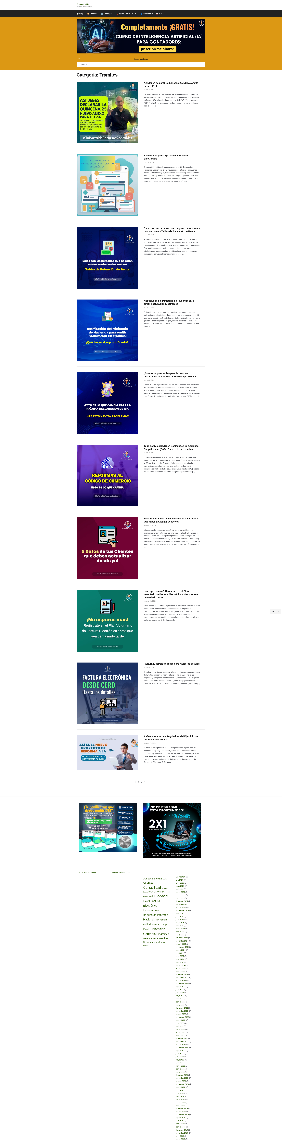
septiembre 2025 (182, 910)
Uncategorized (150, 942)
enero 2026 (180, 898)
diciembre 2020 (182, 1075)
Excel (146, 901)
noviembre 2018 (182, 1133)
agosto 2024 (180, 950)
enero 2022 (180, 1035)
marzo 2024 (180, 965)
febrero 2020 (181, 1102)
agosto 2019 (180, 1118)
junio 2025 (180, 919)
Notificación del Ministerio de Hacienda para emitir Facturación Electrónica (169, 302)
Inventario (156, 924)
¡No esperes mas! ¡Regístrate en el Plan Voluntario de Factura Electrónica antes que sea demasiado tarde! (171, 594)
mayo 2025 (180, 923)
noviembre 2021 (182, 1042)
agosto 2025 (180, 913)
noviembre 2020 (182, 1078)
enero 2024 (180, 971)
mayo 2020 (180, 1096)
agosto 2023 (180, 987)
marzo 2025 (180, 929)
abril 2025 (179, 926)
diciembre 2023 (182, 974)
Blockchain (164, 879)
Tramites (163, 938)
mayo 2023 (180, 996)
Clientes (148, 882)
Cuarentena (147, 896)
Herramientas (151, 910)
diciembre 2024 (182, 938)
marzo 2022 (180, 1029)
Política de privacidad (87, 873)
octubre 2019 (181, 1112)
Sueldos (154, 938)
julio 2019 (179, 1121)
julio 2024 (179, 953)
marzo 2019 (180, 1124)
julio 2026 (179, 880)
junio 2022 (180, 1023)
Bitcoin (157, 878)
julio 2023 (179, 990)
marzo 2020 (180, 1099)
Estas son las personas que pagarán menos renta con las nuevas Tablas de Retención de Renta (172, 230)
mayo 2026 (180, 886)
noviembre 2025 (182, 904)
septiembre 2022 (182, 1017)
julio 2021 (179, 1054)
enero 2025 (180, 935)
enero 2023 (180, 1005)
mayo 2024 (180, 959)
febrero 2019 (181, 1127)
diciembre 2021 (182, 1038)
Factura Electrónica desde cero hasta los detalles (172, 663)
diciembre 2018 (182, 1130)
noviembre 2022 (182, 1011)
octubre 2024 (181, 944)
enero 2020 (180, 1105)
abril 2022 (179, 1026)
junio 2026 (180, 883)
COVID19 (153, 892)
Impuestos (149, 914)
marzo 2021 (180, 1066)
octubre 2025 (181, 907)
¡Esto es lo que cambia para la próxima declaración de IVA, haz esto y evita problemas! (170, 375)
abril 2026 (179, 889)
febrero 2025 (181, 932)
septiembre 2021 (182, 1048)
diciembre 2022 (182, 1008)
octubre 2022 (181, 1014)
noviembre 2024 (182, 941)
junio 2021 (180, 1057)
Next (274, 611)
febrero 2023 (181, 1002)
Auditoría (148, 878)
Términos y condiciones (120, 873)
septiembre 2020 (182, 1084)
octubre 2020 (181, 1081)
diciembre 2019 (182, 1109)
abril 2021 (179, 1063)
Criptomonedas (164, 892)
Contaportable (83, 4)
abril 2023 (179, 999)
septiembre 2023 (182, 984)
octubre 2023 (181, 980)
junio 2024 (180, 956)
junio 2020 (180, 1093)
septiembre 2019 (182, 1115)
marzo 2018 (180, 1139)
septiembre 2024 (182, 947)
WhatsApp (146, 945)
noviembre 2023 (182, 977)
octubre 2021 (181, 1044)
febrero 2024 (181, 968)
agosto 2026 (180, 877)
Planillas (147, 929)
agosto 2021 (180, 1051)
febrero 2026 (181, 895)
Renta (146, 938)
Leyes (165, 924)
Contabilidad (152, 887)
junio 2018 (180, 1136)
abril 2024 (179, 962)
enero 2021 (180, 1072)
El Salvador (160, 896)
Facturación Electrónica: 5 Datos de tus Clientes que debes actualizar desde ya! (171, 520)
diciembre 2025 (182, 901)
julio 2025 (179, 916)
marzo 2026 (180, 892)
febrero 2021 (181, 1069)
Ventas (161, 942)
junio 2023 (180, 993)
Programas (162, 934)
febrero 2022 (181, 1032)
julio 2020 (179, 1090)
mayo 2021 (180, 1060)
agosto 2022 (180, 1020)
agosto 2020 (180, 1087)
